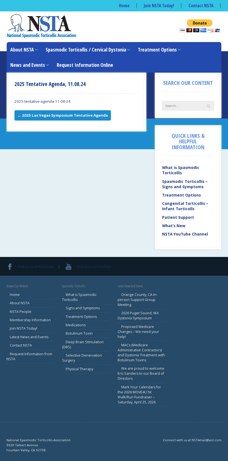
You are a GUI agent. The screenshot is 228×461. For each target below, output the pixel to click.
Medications (76, 325)
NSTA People (20, 311)
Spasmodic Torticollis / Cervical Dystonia (86, 49)
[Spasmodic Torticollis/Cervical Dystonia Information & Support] (41, 26)
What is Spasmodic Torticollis (180, 170)
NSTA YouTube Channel (185, 234)
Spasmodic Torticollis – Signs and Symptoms (185, 184)
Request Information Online (85, 65)
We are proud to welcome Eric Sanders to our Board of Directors (141, 373)
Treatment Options (157, 49)
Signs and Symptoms (83, 308)
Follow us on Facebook (36, 267)
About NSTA (22, 49)
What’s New (173, 225)
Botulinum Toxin (79, 333)
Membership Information (30, 320)
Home (124, 5)
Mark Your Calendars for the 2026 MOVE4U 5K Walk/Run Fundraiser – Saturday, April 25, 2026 (139, 394)
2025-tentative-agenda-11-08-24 (42, 101)
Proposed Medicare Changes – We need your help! (138, 331)
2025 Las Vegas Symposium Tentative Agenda (63, 115)
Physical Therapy (79, 369)
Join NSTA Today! (159, 5)
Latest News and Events (29, 337)
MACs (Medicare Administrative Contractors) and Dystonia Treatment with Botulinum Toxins (141, 352)
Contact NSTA (201, 5)
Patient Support (178, 217)
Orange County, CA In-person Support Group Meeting (137, 299)
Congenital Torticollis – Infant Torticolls (185, 206)
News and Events (27, 65)
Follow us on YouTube (94, 267)
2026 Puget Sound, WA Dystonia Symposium (138, 315)
